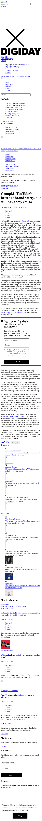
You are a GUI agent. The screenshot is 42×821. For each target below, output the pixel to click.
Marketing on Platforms (13, 107)
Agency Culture (11, 467)
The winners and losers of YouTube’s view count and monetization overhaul (22, 454)
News (3, 76)
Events (22, 76)
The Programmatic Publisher (15, 103)
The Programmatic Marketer (15, 105)
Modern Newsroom (12, 116)
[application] (21, 811)
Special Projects (11, 127)
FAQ (7, 69)
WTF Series (9, 131)
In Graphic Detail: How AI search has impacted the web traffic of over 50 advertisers (20, 614)
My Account (5, 123)
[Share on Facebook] (4, 443)
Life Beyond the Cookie (14, 109)
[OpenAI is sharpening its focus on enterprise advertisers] (5, 689)
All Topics (9, 118)
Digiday (6, 207)
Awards (27, 76)
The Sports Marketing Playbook (16, 497)
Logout (8, 73)
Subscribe (4, 59)
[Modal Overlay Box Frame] (21, 342)
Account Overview (12, 71)
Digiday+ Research (12, 129)
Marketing (9, 157)
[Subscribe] (4, 57)
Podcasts (16, 76)
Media (7, 155)
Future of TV (10, 161)
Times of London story (30, 221)
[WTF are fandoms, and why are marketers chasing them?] (5, 649)
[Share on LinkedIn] (2, 443)
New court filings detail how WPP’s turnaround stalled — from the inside (22, 470)
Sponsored (9, 481)
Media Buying (10, 159)
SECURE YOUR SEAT (9, 186)
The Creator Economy (13, 451)
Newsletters (9, 133)
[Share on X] (7, 443)
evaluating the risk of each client (12, 416)
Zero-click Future (7, 608)
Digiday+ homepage (12, 67)
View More (5, 604)
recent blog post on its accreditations (13, 312)
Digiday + (9, 76)
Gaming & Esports (12, 114)
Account (4, 746)
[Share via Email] (9, 443)
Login (11, 59)
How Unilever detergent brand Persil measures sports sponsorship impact (21, 500)
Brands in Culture (11, 111)
